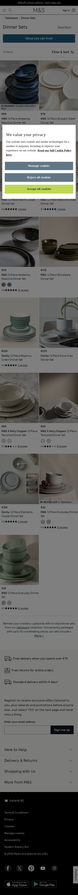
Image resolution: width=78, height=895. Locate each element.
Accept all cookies (39, 189)
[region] (39, 162)
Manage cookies (39, 165)
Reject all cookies (39, 177)
